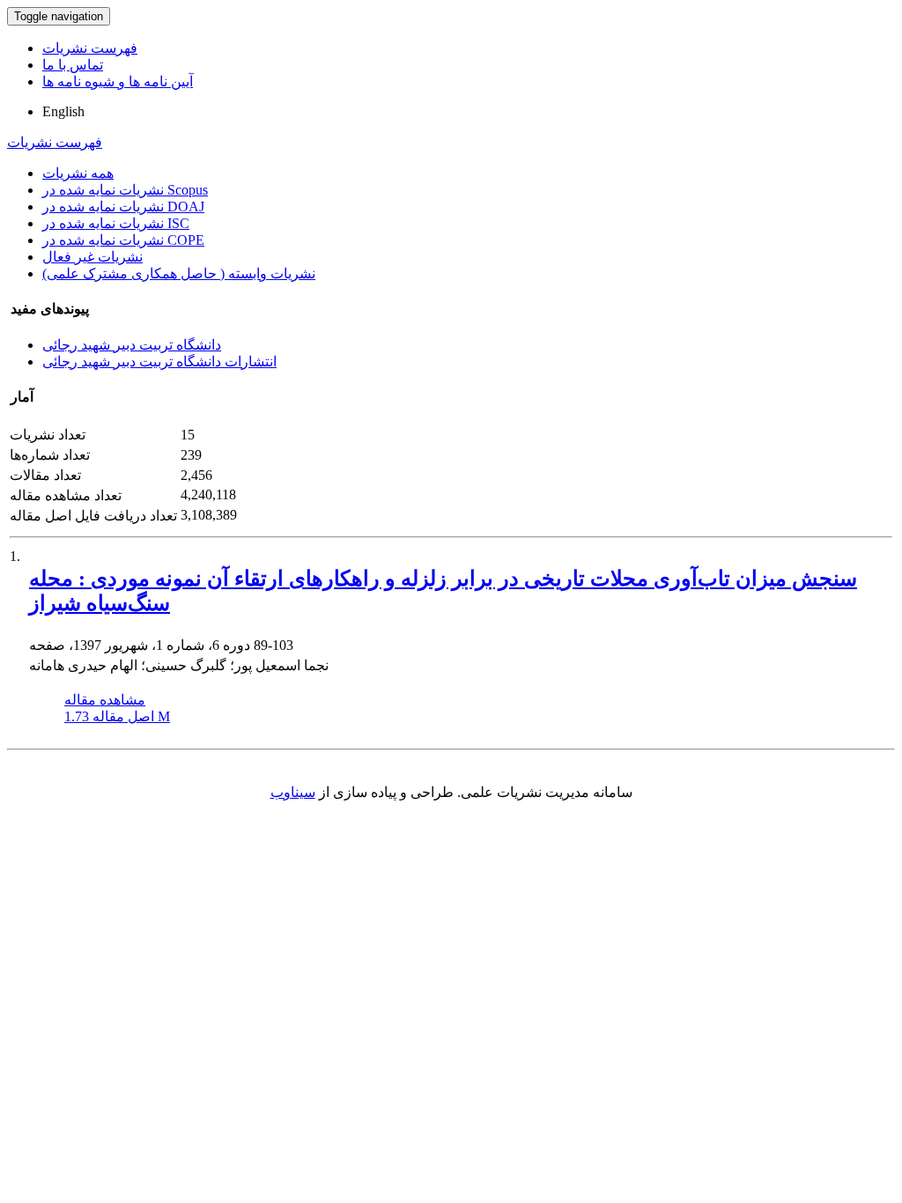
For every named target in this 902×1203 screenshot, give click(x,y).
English (63, 111)
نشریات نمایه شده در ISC (115, 223)
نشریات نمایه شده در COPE (123, 239)
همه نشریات (78, 173)
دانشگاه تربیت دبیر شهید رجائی (131, 344)
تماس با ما (72, 64)
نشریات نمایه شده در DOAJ (123, 206)
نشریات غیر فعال (92, 256)
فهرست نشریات (89, 48)
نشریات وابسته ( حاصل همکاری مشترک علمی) (178, 273)
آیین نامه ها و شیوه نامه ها (117, 81)
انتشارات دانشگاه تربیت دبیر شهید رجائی (159, 361)
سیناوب (292, 792)
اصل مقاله (117, 716)
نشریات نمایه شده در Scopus (125, 189)
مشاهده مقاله (104, 699)
